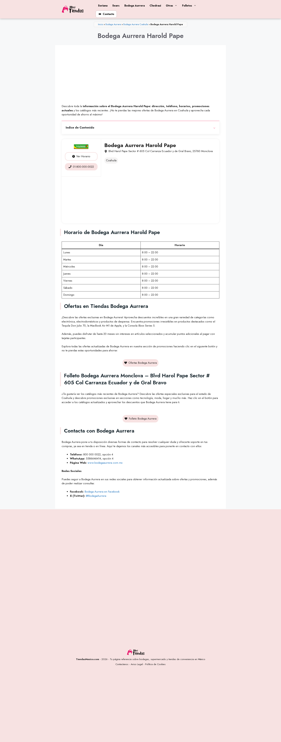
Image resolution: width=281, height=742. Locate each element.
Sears (116, 5)
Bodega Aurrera (134, 5)
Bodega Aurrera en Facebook (102, 492)
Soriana (102, 5)
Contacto (108, 14)
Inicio (100, 24)
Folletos (187, 5)
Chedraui (155, 5)
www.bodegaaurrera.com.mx (105, 463)
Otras (169, 5)
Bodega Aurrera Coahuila (135, 24)
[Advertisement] (140, 76)
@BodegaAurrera (96, 496)
